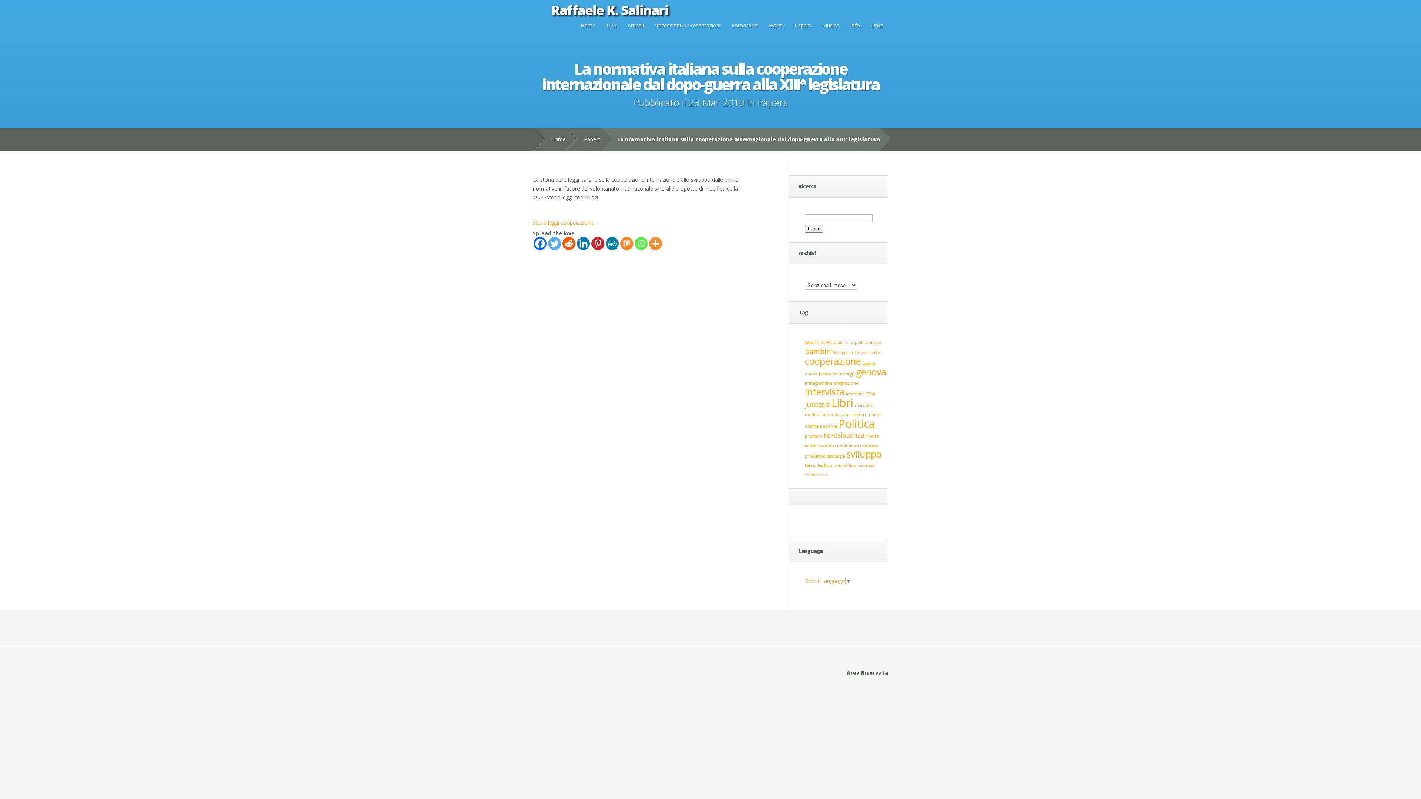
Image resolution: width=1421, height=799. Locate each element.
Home (588, 25)
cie (857, 352)
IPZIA (870, 394)
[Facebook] (540, 243)
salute (826, 445)
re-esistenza (844, 435)
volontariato (817, 474)
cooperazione (833, 361)
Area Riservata (867, 672)
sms (830, 456)
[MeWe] (612, 243)
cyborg (868, 363)
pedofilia (828, 426)
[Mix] (626, 243)
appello (857, 342)
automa (873, 342)
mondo (874, 414)
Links (877, 25)
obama (812, 426)
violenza (866, 465)
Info (855, 25)
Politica (857, 423)
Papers (803, 25)
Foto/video (745, 25)
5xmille (812, 342)
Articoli (636, 25)
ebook (811, 374)
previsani (813, 436)
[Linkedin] (583, 243)
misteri (859, 414)
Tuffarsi (850, 465)
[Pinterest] (597, 243)
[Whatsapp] (641, 243)
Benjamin (843, 352)
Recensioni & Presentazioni (687, 25)
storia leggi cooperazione (563, 222)
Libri (612, 25)
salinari (812, 445)
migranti (842, 414)
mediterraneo (819, 414)
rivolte (872, 436)
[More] (655, 243)
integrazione (846, 383)
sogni (840, 456)
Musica (830, 25)
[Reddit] (568, 243)
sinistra (855, 445)
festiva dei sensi (834, 374)
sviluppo (864, 454)
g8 (852, 374)
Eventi (776, 25)
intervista (824, 392)
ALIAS (826, 342)
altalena (841, 342)
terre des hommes (823, 465)
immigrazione (818, 383)
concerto (871, 352)
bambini (819, 351)
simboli (840, 445)
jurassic (817, 404)
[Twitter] (554, 243)
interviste (855, 394)
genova (871, 372)
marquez (864, 405)
